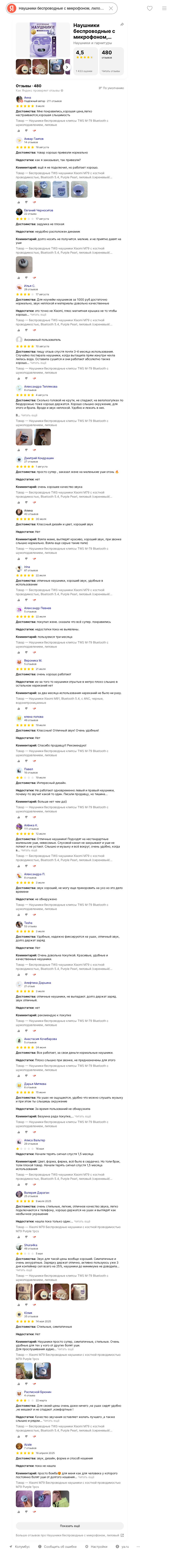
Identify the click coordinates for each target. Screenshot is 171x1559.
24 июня (41, 1047)
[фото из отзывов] (24, 189)
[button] (23, 66)
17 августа (42, 218)
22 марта (41, 1400)
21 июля (41, 668)
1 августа (42, 466)
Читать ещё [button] (38, 314)
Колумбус (22, 1547)
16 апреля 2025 (45, 1453)
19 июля (41, 725)
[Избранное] (149, 8)
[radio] (19, 131)
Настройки (99, 1547)
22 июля (41, 575)
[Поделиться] (122, 24)
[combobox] (61, 8)
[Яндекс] (11, 8)
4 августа (42, 395)
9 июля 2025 (43, 1201)
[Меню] (164, 8)
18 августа (42, 147)
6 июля (40, 106)
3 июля (40, 882)
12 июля (41, 833)
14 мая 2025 (43, 1321)
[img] (25, 106)
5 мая (39, 1253)
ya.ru (125, 1547)
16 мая (40, 1148)
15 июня (41, 1092)
